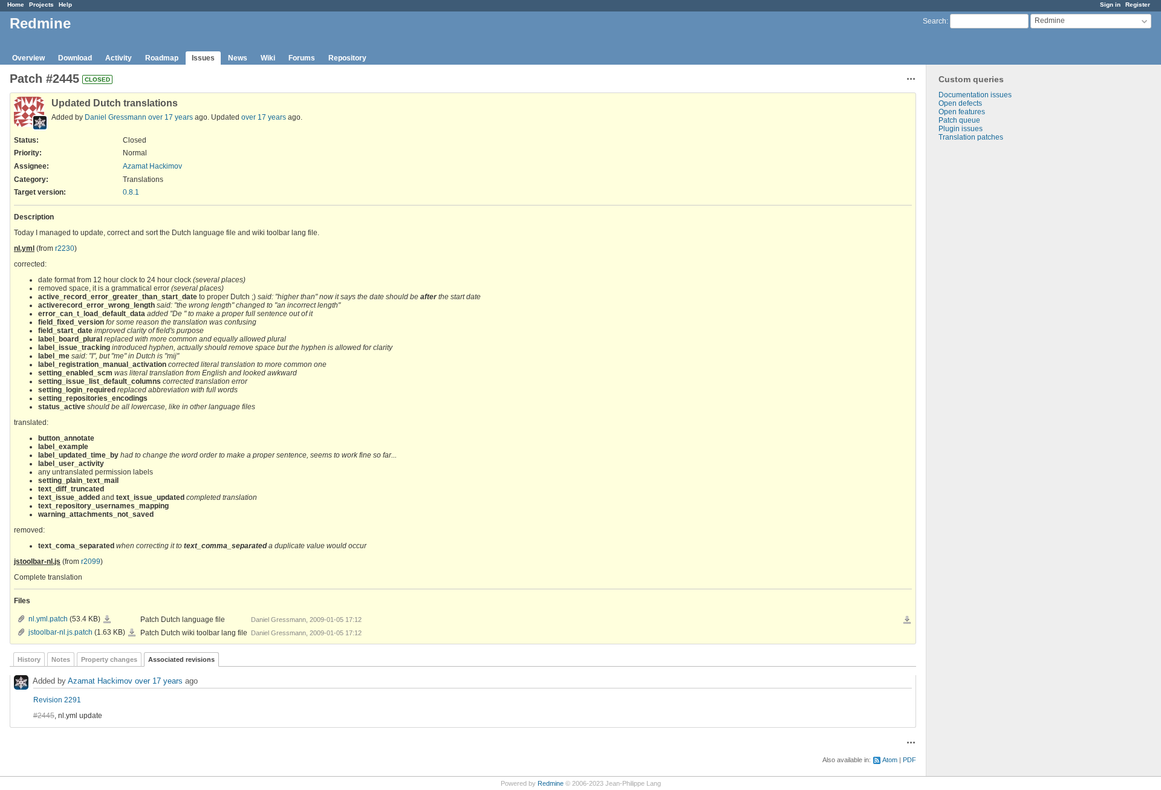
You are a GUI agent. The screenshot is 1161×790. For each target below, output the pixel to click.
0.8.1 (131, 192)
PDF (909, 759)
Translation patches (970, 137)
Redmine (551, 783)
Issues (203, 58)
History (29, 659)
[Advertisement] (986, 331)
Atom (889, 759)
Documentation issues (975, 95)
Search (934, 21)
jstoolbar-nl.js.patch (60, 632)
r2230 (64, 248)
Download (75, 58)
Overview (28, 58)
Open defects (960, 103)
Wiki (268, 58)
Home (15, 4)
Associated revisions (181, 659)
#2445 (43, 715)
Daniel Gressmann (115, 117)
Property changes (109, 659)
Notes (60, 659)
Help (65, 4)
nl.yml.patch (48, 619)
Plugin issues (960, 129)
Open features (961, 112)
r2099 (90, 561)
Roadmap (161, 58)
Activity (118, 58)
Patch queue (959, 120)
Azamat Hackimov (152, 166)
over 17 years (170, 117)
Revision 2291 (57, 700)
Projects (41, 4)
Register (1137, 4)
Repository (347, 58)
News (237, 58)
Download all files (907, 620)
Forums (301, 58)
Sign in (1110, 4)
